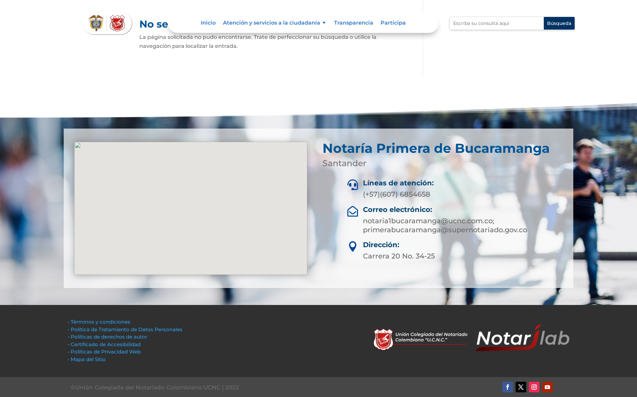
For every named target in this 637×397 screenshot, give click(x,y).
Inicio (208, 23)
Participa (393, 23)
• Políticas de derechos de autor (107, 337)
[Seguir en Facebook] (507, 387)
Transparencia (353, 23)
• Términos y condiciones (99, 322)
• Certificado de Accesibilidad (104, 344)
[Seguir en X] (521, 387)
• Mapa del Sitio (87, 359)
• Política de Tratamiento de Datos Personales (125, 329)
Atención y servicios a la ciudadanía (271, 23)
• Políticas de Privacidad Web (104, 351)
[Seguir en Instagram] (534, 387)
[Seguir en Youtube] (547, 387)
